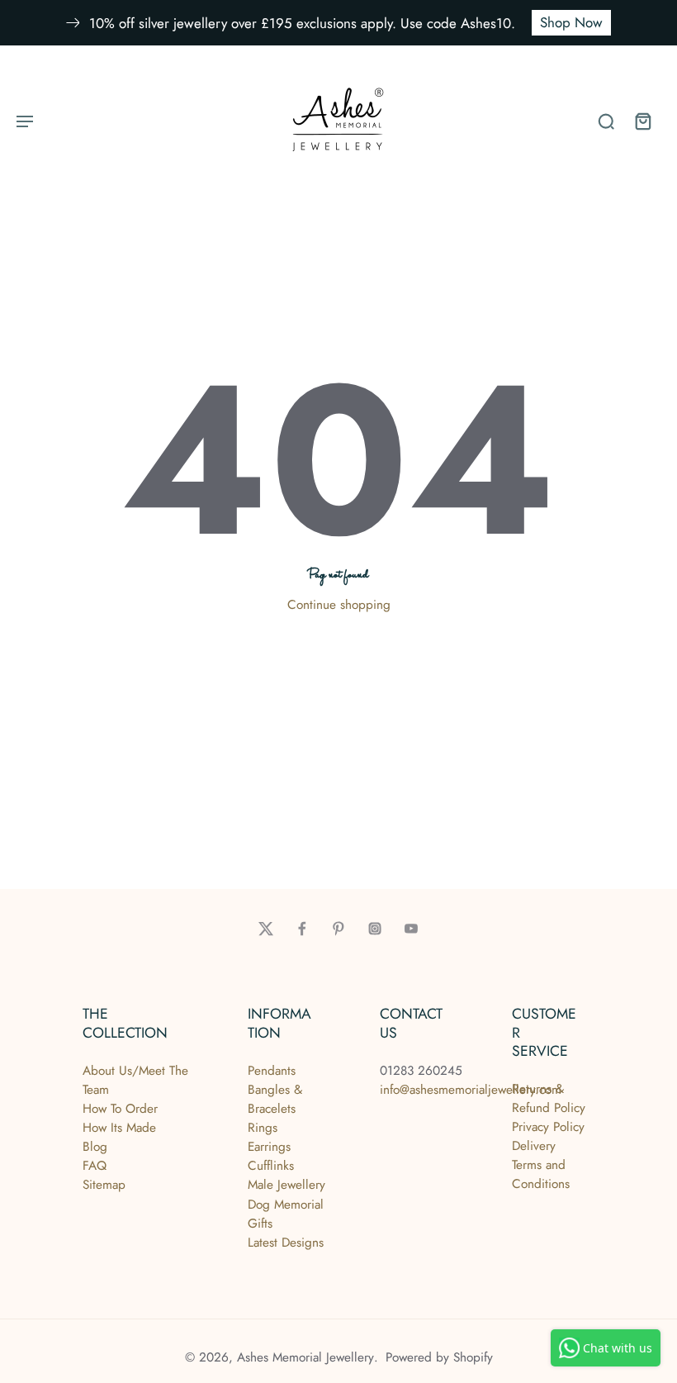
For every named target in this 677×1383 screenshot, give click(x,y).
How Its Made (119, 1128)
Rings (262, 1128)
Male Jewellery (286, 1185)
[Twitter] (266, 928)
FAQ (95, 1166)
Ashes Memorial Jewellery (305, 1357)
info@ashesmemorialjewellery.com (470, 1090)
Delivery (534, 1146)
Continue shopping (339, 605)
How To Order (120, 1109)
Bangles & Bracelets (275, 1099)
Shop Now (571, 22)
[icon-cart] (642, 120)
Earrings (269, 1147)
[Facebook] (302, 928)
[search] (606, 120)
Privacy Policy (548, 1127)
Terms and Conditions (541, 1174)
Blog (95, 1147)
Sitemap (104, 1185)
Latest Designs (286, 1242)
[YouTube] (411, 928)
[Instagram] (375, 928)
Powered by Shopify (439, 1357)
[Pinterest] (338, 928)
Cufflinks (271, 1166)
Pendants (272, 1071)
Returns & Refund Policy (548, 1098)
